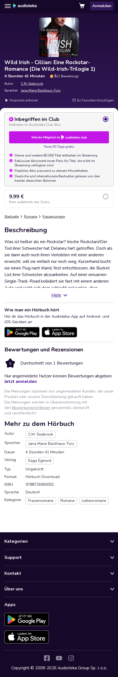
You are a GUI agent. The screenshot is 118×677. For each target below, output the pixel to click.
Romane (30, 216)
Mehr (56, 295)
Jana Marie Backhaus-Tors (41, 90)
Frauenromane (54, 216)
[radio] (59, 121)
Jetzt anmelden (20, 382)
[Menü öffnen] (7, 6)
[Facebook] (47, 658)
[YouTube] (59, 658)
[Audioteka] (25, 6)
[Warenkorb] (82, 6)
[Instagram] (71, 658)
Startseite (11, 216)
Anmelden (101, 5)
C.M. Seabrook (32, 83)
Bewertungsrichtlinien (31, 407)
